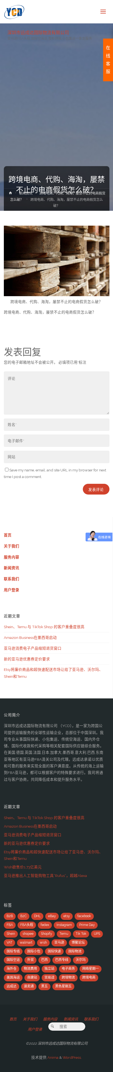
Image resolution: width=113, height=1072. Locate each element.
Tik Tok (81, 934)
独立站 (49, 969)
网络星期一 (90, 969)
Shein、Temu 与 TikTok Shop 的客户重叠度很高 (44, 627)
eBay (52, 916)
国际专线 (13, 951)
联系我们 (11, 579)
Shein (11, 934)
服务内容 (11, 557)
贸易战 (49, 977)
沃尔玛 (81, 960)
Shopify (46, 934)
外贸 (30, 960)
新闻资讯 (25, 193)
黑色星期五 (63, 986)
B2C (23, 916)
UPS (97, 934)
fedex (45, 925)
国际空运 (13, 960)
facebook (84, 916)
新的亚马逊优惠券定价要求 (27, 659)
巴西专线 (61, 960)
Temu (64, 934)
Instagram (64, 925)
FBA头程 (26, 925)
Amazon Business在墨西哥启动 (30, 637)
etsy (66, 916)
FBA (10, 925)
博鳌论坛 (78, 942)
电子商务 (68, 969)
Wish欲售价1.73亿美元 (23, 867)
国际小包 (33, 951)
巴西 (44, 960)
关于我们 (11, 546)
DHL (37, 916)
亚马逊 (59, 942)
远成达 (11, 986)
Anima (52, 1057)
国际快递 (54, 951)
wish (43, 942)
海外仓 (11, 969)
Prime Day (87, 925)
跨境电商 (88, 977)
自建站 (32, 977)
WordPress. (72, 1057)
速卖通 (29, 986)
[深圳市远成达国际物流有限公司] (14, 11)
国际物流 (74, 951)
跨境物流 (68, 977)
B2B (10, 916)
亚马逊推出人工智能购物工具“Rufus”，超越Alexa (45, 875)
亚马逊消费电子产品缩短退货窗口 (32, 648)
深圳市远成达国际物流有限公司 (38, 32)
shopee (27, 934)
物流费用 (30, 969)
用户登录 (11, 590)
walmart (26, 942)
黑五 (44, 986)
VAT (9, 942)
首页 (8, 535)
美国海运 (13, 977)
